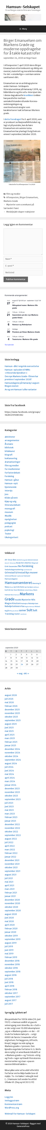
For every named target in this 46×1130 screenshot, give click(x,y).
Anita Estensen (33, 560)
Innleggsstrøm (12, 1100)
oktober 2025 (11, 716)
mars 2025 (10, 738)
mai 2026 (9, 702)
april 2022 (10, 846)
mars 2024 (10, 781)
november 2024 (12, 752)
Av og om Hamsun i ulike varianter (21, 389)
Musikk (8, 516)
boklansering (11, 458)
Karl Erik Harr (9, 590)
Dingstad (35, 563)
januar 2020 (10, 932)
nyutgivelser (11, 519)
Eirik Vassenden (11, 566)
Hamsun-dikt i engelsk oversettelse (22, 366)
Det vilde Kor (26, 563)
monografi (10, 508)
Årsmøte (9, 444)
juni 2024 (9, 770)
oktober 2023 (11, 795)
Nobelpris (24, 603)
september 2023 (13, 799)
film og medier (13, 194)
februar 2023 (11, 817)
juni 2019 (9, 950)
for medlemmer (12, 469)
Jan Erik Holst (19, 587)
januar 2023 (10, 821)
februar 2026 (11, 706)
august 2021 (11, 874)
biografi (8, 454)
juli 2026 (9, 699)
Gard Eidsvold (27, 570)
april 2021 (9, 885)
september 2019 (12, 939)
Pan (22, 606)
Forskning (9, 476)
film (19, 566)
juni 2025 (9, 727)
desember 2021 (12, 860)
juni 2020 (9, 917)
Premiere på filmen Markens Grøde (26, 332)
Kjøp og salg (10, 501)
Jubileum (36, 587)
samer (22, 610)
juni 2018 (9, 982)
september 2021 (12, 871)
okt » (26, 673)
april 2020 (10, 925)
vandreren (23, 614)
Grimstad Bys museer (26, 572)
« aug (20, 673)
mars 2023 (10, 813)
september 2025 (13, 720)
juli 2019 (9, 946)
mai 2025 (9, 731)
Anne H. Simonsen (10, 563)
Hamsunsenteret (18, 583)
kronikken (28, 95)
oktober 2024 (11, 756)
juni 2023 (9, 806)
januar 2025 (10, 745)
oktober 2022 (11, 831)
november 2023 (12, 792)
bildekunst (10, 451)
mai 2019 (9, 953)
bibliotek (9, 447)
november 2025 (12, 713)
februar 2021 (11, 892)
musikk (18, 600)
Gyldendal (20, 576)
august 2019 (11, 943)
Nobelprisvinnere (13, 606)
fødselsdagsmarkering (14, 570)
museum (9, 512)
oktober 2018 (11, 968)
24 (22, 664)
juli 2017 (9, 1004)
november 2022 (12, 828)
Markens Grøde (11, 201)
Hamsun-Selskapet (23, 7)
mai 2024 (9, 774)
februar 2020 (11, 928)
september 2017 (12, 996)
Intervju (8, 490)
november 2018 (12, 964)
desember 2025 (12, 709)
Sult (29, 610)
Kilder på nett (11, 498)
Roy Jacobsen (14, 611)
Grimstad (10, 572)
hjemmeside (11, 487)
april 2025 (10, 734)
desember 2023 (12, 788)
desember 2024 (12, 749)
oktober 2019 (11, 935)
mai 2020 (9, 921)
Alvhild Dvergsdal (22, 560)
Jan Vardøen (29, 587)
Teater (8, 533)
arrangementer (12, 440)
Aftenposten (12, 197)
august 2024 (11, 763)
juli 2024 (9, 767)
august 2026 (11, 695)
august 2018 (11, 975)
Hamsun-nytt (11, 483)
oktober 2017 (11, 993)
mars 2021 (10, 889)
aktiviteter (10, 437)
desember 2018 (12, 961)
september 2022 (13, 835)
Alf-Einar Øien (10, 560)
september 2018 (12, 971)
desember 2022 (12, 824)
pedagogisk (10, 523)
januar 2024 (10, 785)
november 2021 (12, 864)
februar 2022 (11, 853)
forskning (27, 566)
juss (6, 494)
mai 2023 (9, 810)
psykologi (9, 530)
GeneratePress (23, 1126)
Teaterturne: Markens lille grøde (25, 339)
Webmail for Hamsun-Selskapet (20, 1113)
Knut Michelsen (19, 590)
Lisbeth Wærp (29, 590)
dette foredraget (13, 119)
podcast (8, 526)
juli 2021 (9, 878)
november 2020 (12, 903)
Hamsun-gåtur (12, 480)
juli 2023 (9, 803)
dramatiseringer (12, 462)
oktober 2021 (11, 867)
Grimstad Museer (11, 576)
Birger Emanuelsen (29, 197)
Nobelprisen (33, 603)
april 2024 (10, 778)
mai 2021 (9, 882)
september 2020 (13, 910)
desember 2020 (12, 900)
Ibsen (11, 587)
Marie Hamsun (15, 595)
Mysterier (26, 600)
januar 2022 (10, 857)
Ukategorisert (11, 537)
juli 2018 (9, 979)
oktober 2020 (11, 907)
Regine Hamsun (29, 606)
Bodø (18, 563)
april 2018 (9, 986)
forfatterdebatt (12, 472)
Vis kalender (9, 344)
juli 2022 (9, 842)
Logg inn (9, 1097)
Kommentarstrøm (13, 1104)
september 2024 (13, 760)
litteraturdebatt (12, 505)
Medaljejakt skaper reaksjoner (20, 211)
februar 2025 (11, 742)
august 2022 (11, 838)
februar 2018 (11, 989)
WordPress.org (12, 1107)
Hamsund (27, 576)
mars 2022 (10, 849)
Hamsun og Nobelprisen (22, 324)
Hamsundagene (11, 579)
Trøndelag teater (12, 614)
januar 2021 (10, 896)
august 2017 (10, 1000)
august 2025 (11, 724)
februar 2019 (11, 957)
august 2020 (11, 914)
